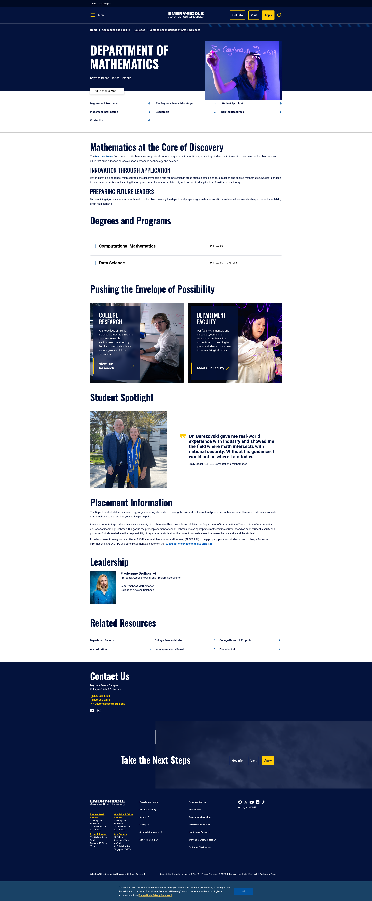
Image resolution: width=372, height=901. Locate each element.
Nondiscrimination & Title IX (186, 874)
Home (93, 29)
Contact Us (96, 120)
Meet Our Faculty (210, 368)
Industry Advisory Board (169, 649)
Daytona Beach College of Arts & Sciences (175, 29)
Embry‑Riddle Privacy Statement (155, 895)
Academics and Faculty (116, 29)
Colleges (139, 29)
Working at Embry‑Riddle (201, 840)
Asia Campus (120, 834)
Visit (254, 15)
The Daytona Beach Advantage (174, 103)
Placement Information (104, 111)
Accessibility (165, 874)
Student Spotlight (232, 103)
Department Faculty (102, 640)
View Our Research (106, 366)
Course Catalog (147, 840)
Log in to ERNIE (249, 807)
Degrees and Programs (104, 103)
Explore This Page (105, 91)
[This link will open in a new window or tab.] (240, 801)
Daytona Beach (104, 156)
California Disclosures (200, 847)
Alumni (143, 817)
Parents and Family (149, 802)
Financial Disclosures (199, 825)
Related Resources (232, 111)
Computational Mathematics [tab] (161, 246)
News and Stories (197, 802)
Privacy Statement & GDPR (214, 874)
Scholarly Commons (149, 832)
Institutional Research (199, 832)
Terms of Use (235, 874)
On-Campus (105, 3)
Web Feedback (250, 874)
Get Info (237, 15)
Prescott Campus (98, 834)
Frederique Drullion (136, 573)
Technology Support (269, 874)
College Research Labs (168, 640)
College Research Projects (235, 640)
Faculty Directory (148, 809)
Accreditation (98, 649)
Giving (143, 825)
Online (93, 3)
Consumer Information (200, 817)
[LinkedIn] (92, 710)
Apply (268, 760)
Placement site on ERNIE (190, 543)
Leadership (162, 111)
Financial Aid (227, 649)
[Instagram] (99, 710)
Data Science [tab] (168, 262)
